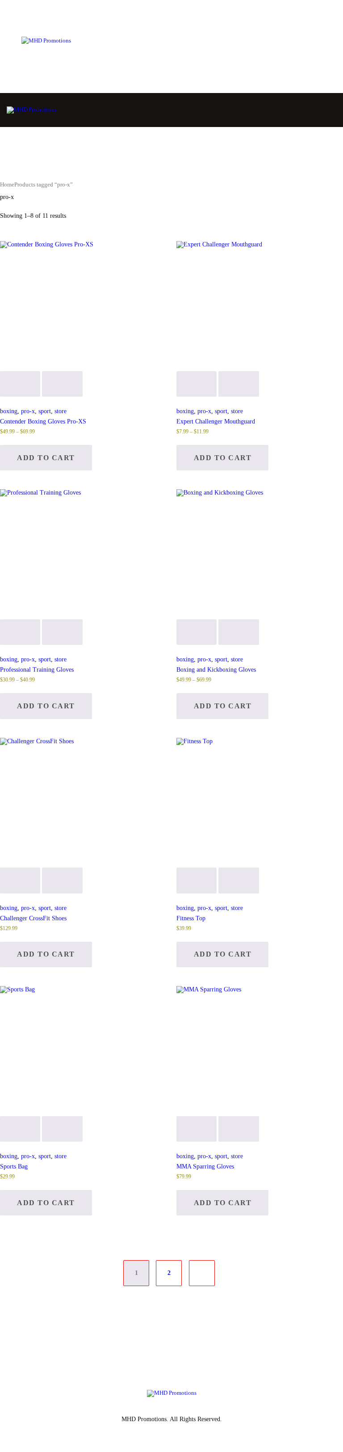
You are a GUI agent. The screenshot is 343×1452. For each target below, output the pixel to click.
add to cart (46, 457)
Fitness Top (190, 918)
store (60, 411)
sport (44, 411)
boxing (8, 411)
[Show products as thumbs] (2, 208)
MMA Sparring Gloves (205, 1166)
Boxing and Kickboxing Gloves (216, 669)
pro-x (28, 411)
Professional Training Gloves (37, 669)
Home (7, 185)
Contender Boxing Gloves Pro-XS (43, 421)
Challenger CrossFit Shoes (33, 918)
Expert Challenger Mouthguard (215, 421)
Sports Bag (14, 1166)
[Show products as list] (7, 208)
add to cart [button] (46, 954)
